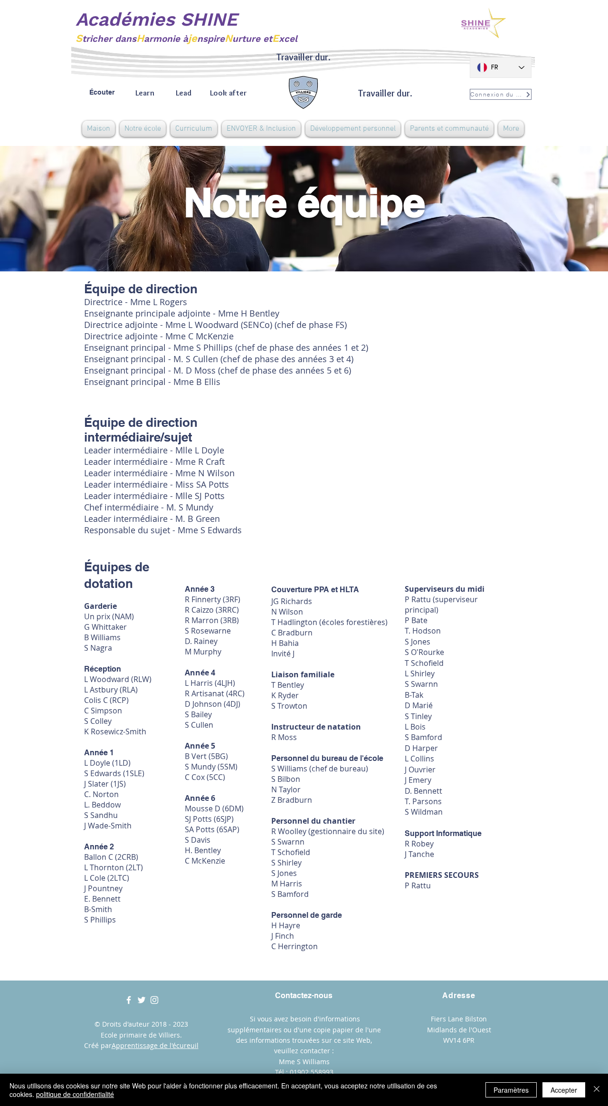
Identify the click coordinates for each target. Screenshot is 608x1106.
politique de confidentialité (75, 1094)
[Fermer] (596, 1089)
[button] (142, 129)
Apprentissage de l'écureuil (155, 1045)
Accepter (564, 1090)
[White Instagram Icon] (154, 1000)
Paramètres (511, 1090)
